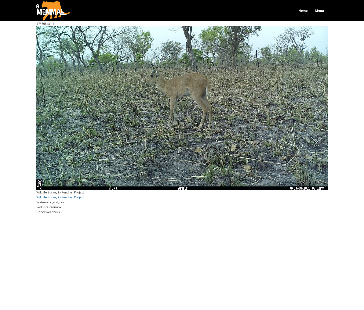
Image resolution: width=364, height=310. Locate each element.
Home (303, 11)
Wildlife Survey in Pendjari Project (60, 197)
